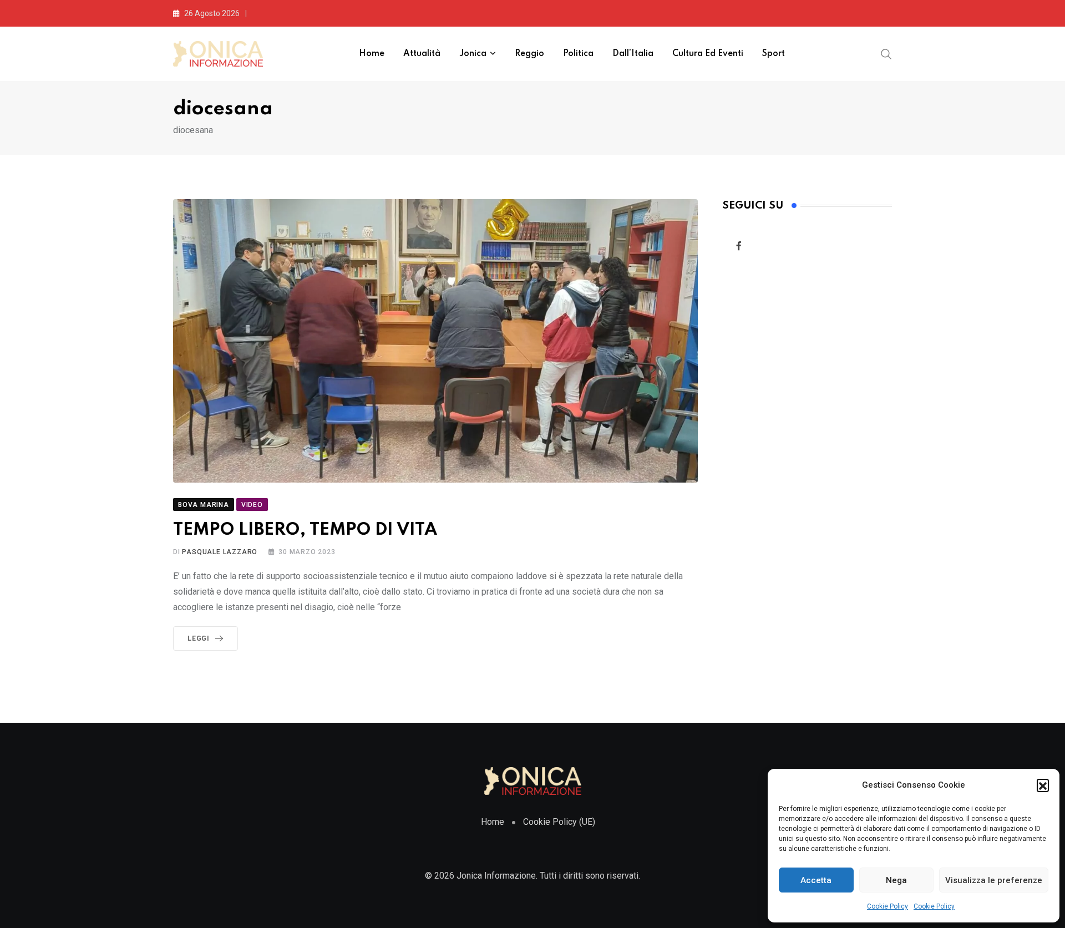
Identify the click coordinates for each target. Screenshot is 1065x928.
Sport (773, 53)
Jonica (472, 53)
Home (371, 53)
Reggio (529, 53)
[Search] (886, 53)
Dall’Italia (632, 53)
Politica (578, 53)
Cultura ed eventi (707, 53)
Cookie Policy (887, 906)
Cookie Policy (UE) (559, 822)
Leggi (198, 638)
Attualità (421, 53)
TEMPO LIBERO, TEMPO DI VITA (305, 530)
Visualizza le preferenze (993, 880)
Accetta (815, 880)
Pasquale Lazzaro (219, 552)
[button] (1042, 784)
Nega (896, 880)
